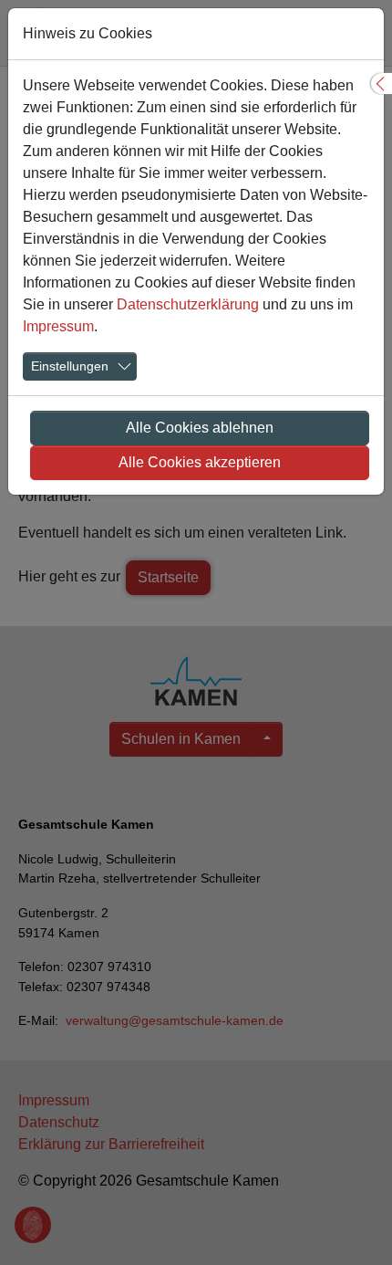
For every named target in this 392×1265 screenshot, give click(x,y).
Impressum (58, 326)
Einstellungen (69, 366)
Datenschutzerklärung (188, 304)
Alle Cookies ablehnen (199, 427)
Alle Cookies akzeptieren (200, 462)
